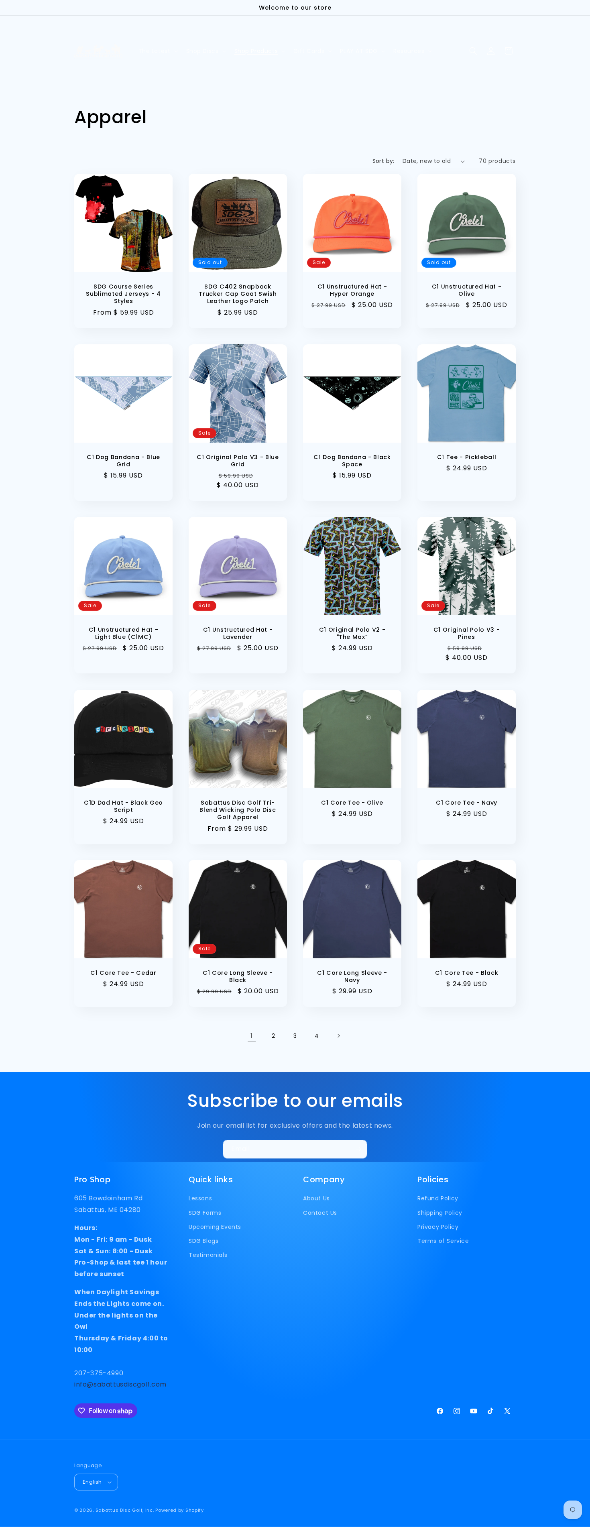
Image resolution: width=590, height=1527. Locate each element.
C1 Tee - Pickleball (466, 457)
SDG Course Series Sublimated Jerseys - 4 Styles (123, 294)
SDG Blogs (203, 1241)
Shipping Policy (439, 1213)
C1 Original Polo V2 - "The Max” (352, 633)
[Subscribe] (358, 1149)
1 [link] (251, 1035)
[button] (157, 51)
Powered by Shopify (179, 1510)
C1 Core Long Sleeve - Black (238, 976)
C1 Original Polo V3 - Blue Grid (238, 460)
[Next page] (338, 1036)
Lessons (200, 1198)
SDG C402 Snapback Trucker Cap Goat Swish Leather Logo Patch (238, 294)
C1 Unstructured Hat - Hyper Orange (352, 290)
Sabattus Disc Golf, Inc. (125, 1510)
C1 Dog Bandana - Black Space (352, 460)
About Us (316, 1198)
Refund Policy (437, 1198)
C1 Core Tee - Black (466, 972)
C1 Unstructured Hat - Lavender (238, 633)
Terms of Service (443, 1241)
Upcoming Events (215, 1227)
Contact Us (320, 1213)
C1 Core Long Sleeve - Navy (352, 976)
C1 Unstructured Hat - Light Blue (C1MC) (124, 633)
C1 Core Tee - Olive (352, 802)
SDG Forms (205, 1213)
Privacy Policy (437, 1227)
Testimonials (208, 1255)
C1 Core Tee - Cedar (123, 972)
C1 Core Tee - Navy (466, 802)
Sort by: (383, 161)
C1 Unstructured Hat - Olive (467, 290)
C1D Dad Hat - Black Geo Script (123, 806)
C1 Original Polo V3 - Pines (466, 633)
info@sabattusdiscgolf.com (120, 1384)
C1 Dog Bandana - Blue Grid (123, 460)
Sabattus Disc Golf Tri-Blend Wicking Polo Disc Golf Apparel (237, 810)
